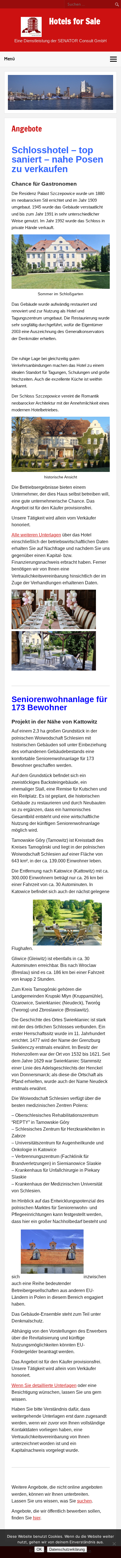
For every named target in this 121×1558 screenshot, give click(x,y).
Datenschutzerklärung (67, 1549)
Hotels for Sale (74, 21)
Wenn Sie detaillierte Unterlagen (44, 1385)
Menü (9, 58)
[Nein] (114, 1543)
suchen (84, 1501)
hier (36, 1517)
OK (39, 1549)
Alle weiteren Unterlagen (36, 534)
